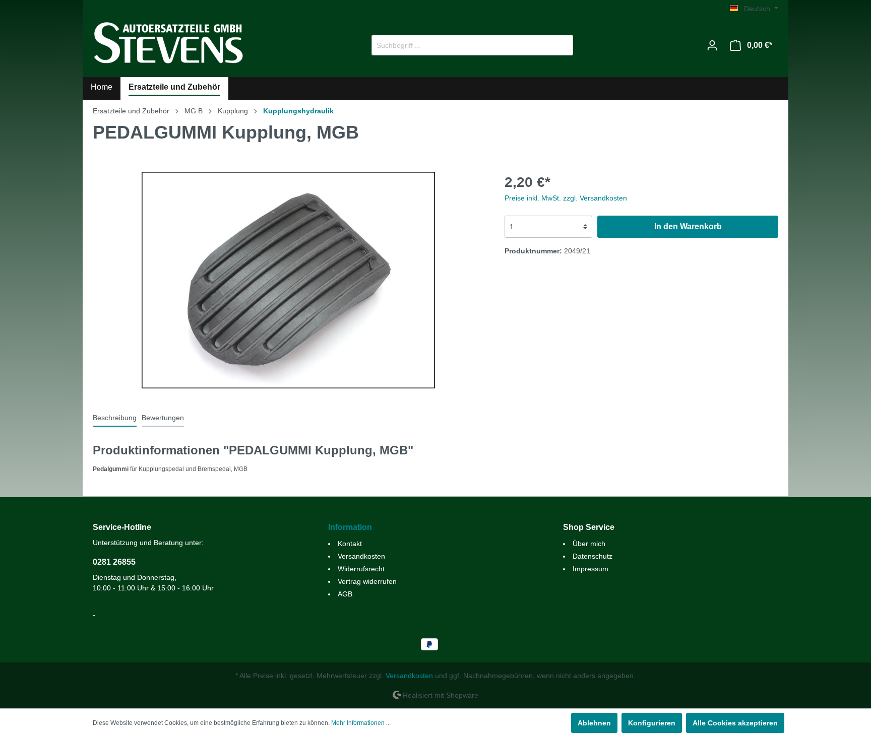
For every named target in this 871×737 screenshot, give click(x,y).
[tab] (115, 418)
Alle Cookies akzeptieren (735, 723)
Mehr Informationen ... (361, 722)
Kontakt (350, 544)
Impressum (590, 569)
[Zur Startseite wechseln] (168, 43)
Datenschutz (592, 556)
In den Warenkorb (688, 226)
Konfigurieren (651, 723)
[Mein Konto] (712, 45)
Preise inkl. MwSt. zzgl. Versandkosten (566, 198)
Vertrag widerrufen (367, 581)
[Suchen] (561, 45)
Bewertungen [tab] (163, 418)
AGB (345, 594)
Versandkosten (361, 556)
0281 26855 (114, 562)
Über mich (589, 544)
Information (350, 527)
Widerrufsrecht (361, 569)
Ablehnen (594, 723)
